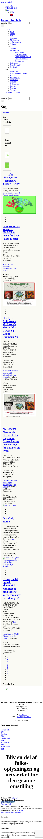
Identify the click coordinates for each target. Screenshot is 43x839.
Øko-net (15, 798)
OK (21, 812)
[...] (13, 539)
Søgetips (6, 112)
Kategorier (10, 177)
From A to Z (15, 193)
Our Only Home (8, 520)
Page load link (6, 804)
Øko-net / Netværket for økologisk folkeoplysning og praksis (10, 374)
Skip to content (6, 2)
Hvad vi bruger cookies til (10, 812)
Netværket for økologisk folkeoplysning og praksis (9, 267)
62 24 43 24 (23, 715)
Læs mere (20, 810)
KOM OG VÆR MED (21, 795)
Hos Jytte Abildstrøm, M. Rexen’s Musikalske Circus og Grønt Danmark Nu (10, 327)
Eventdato (15, 195)
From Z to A (7, 195)
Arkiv (16, 183)
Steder (7, 183)
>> (8, 680)
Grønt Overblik (11, 20)
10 (8, 675)
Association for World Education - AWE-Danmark (11, 636)
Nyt (11, 174)
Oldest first (7, 193)
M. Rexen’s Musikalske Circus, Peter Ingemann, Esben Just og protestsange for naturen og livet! (11, 439)
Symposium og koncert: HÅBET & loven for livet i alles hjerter (11, 232)
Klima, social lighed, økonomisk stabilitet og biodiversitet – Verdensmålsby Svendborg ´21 (12, 589)
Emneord (10, 180)
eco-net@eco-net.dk (24, 717)
